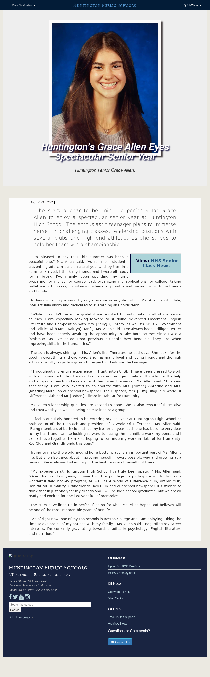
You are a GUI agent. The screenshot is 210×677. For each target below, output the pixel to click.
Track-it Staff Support (121, 617)
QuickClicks (191, 5)
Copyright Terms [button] (119, 592)
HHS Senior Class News (160, 263)
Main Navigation (22, 5)
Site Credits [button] (115, 598)
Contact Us (122, 642)
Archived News (117, 623)
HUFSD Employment (121, 573)
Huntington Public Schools (104, 5)
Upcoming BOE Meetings (124, 566)
